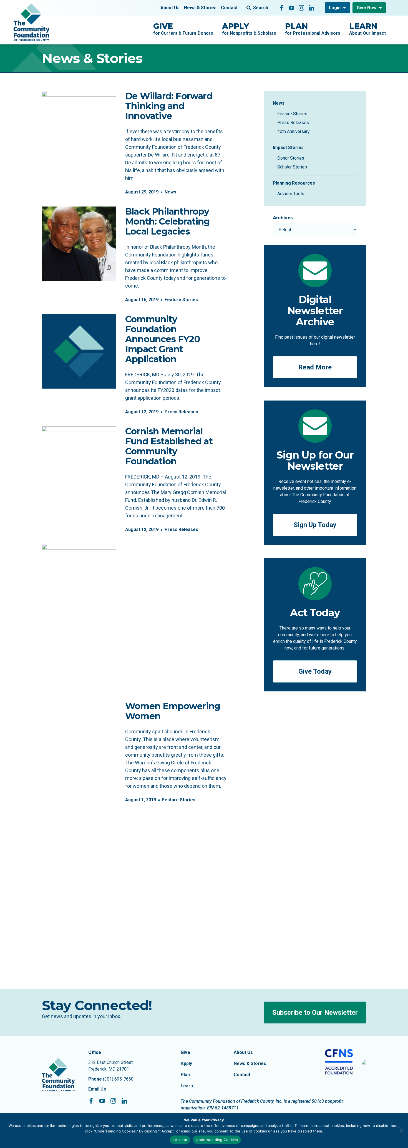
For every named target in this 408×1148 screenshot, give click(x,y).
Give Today (315, 671)
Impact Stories (288, 147)
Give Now (366, 7)
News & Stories (200, 7)
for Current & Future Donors (183, 28)
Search (260, 7)
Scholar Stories (292, 167)
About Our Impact (367, 28)
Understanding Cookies (217, 1139)
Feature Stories (181, 299)
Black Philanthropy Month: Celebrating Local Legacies (167, 221)
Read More (315, 367)
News (170, 192)
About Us (170, 7)
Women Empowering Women (172, 711)
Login (335, 7)
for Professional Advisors (312, 28)
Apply (186, 1063)
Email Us (97, 1089)
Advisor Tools (290, 193)
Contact (229, 7)
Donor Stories (290, 158)
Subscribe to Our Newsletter (315, 1012)
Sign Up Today (315, 525)
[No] (401, 1130)
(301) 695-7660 (118, 1079)
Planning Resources (294, 183)
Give (185, 1052)
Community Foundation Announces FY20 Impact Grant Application (162, 339)
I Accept (180, 1139)
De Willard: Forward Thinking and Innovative (168, 105)
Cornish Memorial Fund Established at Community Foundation (169, 446)
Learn (187, 1085)
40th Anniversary (293, 131)
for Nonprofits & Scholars (249, 28)
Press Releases (181, 411)
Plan (185, 1074)
